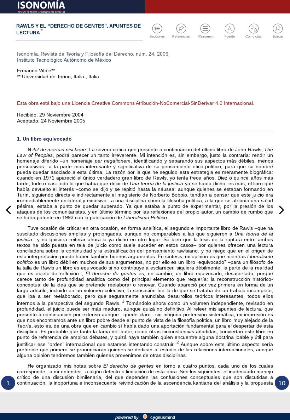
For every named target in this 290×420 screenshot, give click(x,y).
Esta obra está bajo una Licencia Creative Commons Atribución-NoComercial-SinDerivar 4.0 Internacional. (135, 103)
